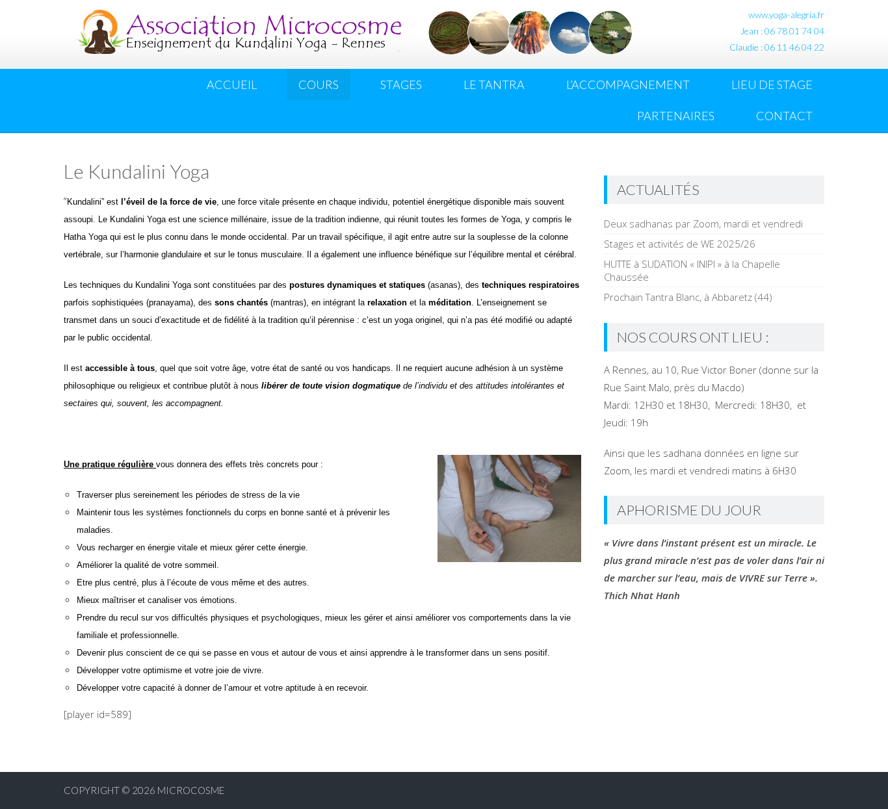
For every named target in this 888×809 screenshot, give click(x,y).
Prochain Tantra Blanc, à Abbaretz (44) (688, 296)
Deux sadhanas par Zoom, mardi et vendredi (703, 223)
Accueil (232, 84)
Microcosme (190, 790)
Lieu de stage (772, 84)
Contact (784, 116)
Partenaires (675, 116)
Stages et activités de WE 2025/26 (679, 243)
